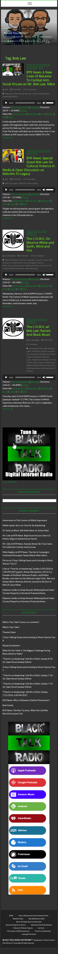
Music (10, 266)
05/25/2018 (16, 179)
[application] (29, 103)
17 (36, 41)
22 (46, 41)
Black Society (19, 94)
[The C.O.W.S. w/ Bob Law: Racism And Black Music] (13, 328)
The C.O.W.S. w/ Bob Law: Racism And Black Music (38, 331)
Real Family (8, 705)
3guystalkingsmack (14, 37)
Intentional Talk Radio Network (41, 925)
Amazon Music (19, 114)
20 (42, 41)
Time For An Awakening (34, 525)
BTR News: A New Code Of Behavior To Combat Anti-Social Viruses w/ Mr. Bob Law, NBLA (29, 78)
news (30, 183)
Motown (45, 360)
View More (9, 137)
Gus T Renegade (30, 263)
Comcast (44, 351)
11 (23, 41)
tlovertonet (8, 520)
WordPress (7, 943)
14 (29, 41)
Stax (48, 365)
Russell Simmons (40, 365)
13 (27, 41)
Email (43, 114)
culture (34, 94)
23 (48, 41)
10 (21, 41)
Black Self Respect (12, 260)
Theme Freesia (49, 940)
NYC (51, 360)
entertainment (17, 263)
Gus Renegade (9, 256)
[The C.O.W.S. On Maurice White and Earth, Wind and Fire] (13, 240)
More (10, 117)
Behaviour (9, 94)
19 (40, 41)
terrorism (44, 266)
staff (6, 89)
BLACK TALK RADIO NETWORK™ (18, 940)
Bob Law (28, 94)
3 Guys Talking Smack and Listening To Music (33, 915)
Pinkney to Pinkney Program (23, 928)
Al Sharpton (33, 348)
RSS (4, 117)
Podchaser (45, 200)
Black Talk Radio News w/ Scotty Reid (31, 530)
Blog (6, 28)
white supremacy (31, 268)
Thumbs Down (9, 632)
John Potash (37, 357)
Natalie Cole (29, 266)
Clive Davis (36, 351)
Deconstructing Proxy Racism (16, 925)
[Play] (6, 102)
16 (34, 41)
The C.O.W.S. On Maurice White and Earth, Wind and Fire (40, 244)
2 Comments (30, 179)
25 (48, 42)
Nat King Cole (18, 266)
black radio (43, 348)
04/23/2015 (48, 340)
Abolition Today (18, 919)
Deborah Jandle (10, 590)
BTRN (11, 915)
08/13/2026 (31, 37)
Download (35, 107)
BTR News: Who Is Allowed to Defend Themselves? (26, 700)
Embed (24, 110)
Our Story (41, 928)
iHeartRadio (33, 114)
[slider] (50, 102)
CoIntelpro (31, 260)
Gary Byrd (34, 354)
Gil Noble (42, 354)
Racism (37, 266)
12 (25, 41)
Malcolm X (23, 183)
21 (44, 41)
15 (32, 41)
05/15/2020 (16, 89)
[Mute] (44, 102)
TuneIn (50, 114)
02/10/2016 (24, 256)
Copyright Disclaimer (29, 934)
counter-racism (42, 260)
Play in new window (20, 107)
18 (38, 41)
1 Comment (32, 344)
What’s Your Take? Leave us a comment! (21, 622)
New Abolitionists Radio (36, 919)
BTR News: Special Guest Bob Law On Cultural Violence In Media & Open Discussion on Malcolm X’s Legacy (29, 166)
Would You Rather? (16, 33)
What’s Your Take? (11, 627)
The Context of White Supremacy (36, 232)
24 (46, 42)
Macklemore (37, 360)
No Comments (46, 37)
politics (35, 183)
